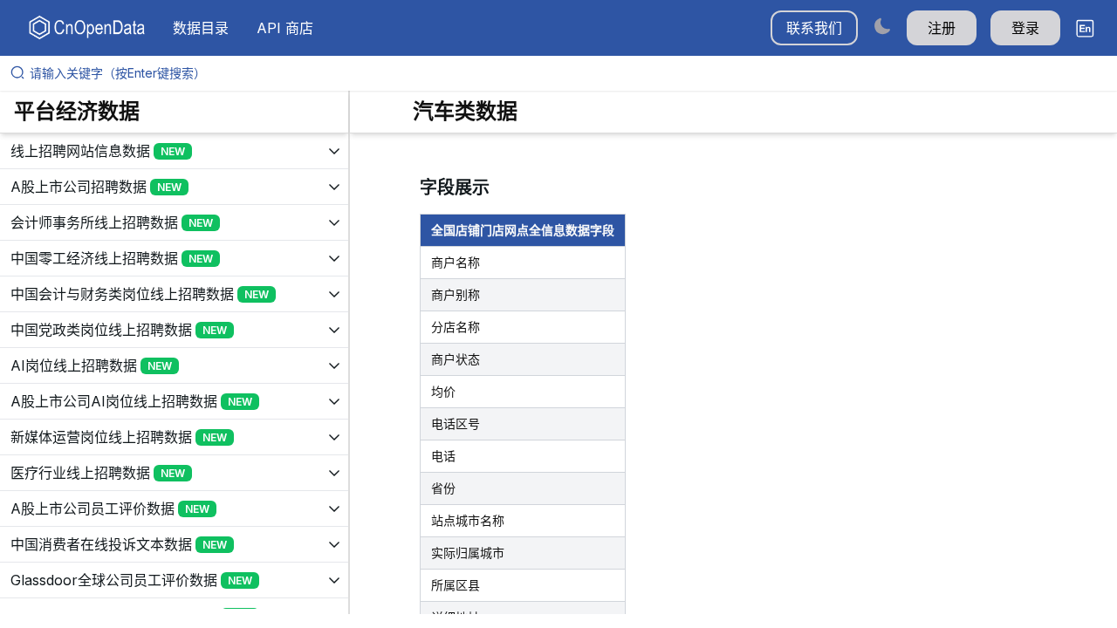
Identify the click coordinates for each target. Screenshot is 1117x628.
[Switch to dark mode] (882, 26)
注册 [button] (942, 28)
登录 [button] (1025, 28)
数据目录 (201, 28)
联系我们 (814, 28)
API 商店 (285, 28)
